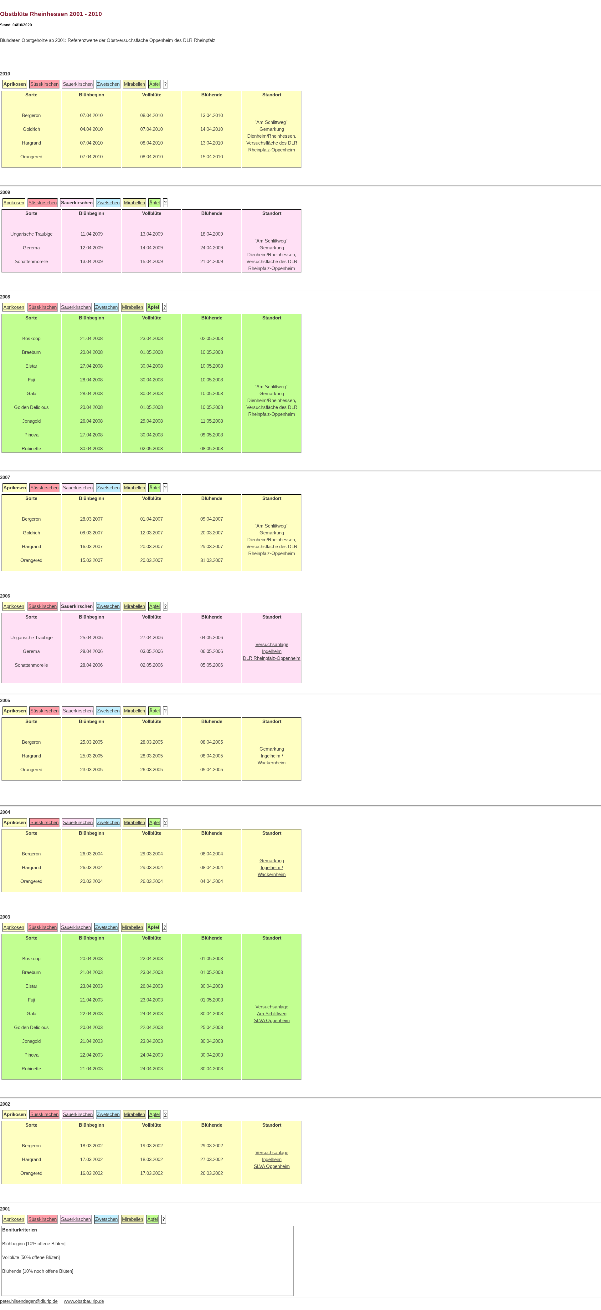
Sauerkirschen (78, 84)
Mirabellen (134, 84)
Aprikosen (13, 202)
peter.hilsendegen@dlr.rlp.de (29, 1301)
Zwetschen (108, 84)
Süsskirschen (44, 84)
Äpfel (154, 84)
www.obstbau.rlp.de (84, 1301)
